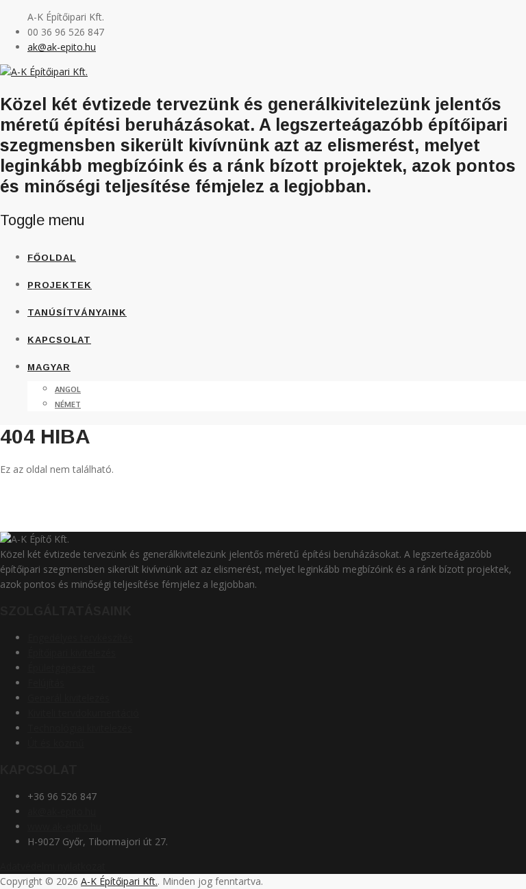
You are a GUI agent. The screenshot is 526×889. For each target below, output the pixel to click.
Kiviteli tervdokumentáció (83, 712)
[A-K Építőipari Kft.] (44, 71)
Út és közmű (55, 742)
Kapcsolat (59, 340)
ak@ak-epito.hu (61, 46)
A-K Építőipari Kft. (119, 881)
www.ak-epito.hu (64, 826)
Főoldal (51, 258)
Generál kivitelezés (68, 697)
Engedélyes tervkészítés (80, 637)
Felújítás (45, 682)
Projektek (59, 285)
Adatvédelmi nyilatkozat (52, 866)
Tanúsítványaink (77, 312)
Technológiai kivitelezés (79, 727)
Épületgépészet (61, 667)
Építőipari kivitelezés (71, 652)
